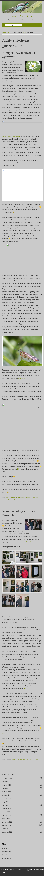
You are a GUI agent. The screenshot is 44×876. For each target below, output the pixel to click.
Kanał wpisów (6, 851)
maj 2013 (5, 802)
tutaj (24, 688)
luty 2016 (5, 788)
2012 (24, 33)
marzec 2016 (6, 785)
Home (4, 33)
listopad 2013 (6, 798)
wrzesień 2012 (7, 822)
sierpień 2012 (6, 825)
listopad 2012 (6, 815)
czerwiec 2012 (7, 832)
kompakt (7, 497)
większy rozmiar (23, 378)
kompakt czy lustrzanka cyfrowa (20, 497)
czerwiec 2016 (7, 778)
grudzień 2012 (6, 812)
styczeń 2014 (6, 795)
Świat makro (22, 15)
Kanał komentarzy (8, 855)
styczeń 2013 (6, 808)
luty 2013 (5, 805)
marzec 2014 (6, 792)
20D (18, 469)
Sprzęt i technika (12, 500)
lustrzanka (32, 497)
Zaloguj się (5, 848)
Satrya (4, 872)
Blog (8, 33)
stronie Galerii (30, 542)
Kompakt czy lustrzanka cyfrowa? (18, 54)
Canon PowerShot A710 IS (11, 136)
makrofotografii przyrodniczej (20, 759)
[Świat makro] (22, 7)
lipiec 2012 (5, 829)
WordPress (11, 870)
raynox (37, 497)
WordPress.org (7, 858)
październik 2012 (7, 818)
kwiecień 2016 (7, 781)
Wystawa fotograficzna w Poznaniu (19, 513)
